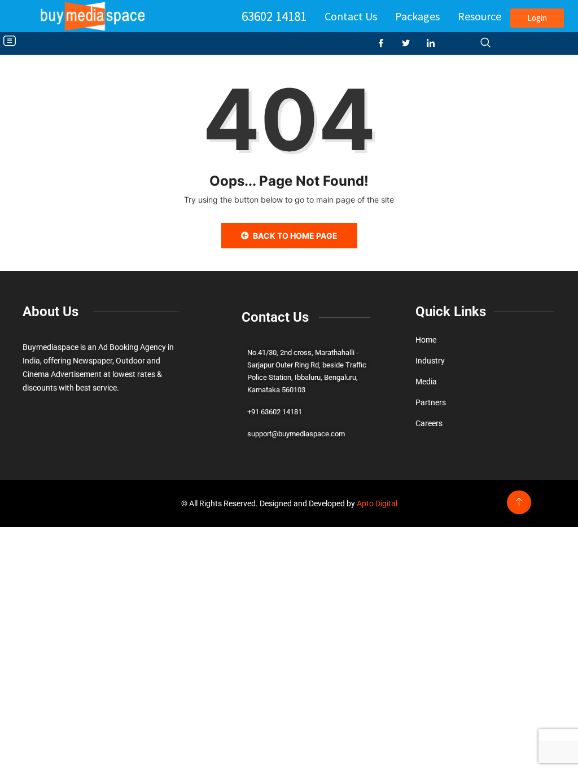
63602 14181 (274, 16)
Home (425, 339)
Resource (479, 16)
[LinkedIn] (435, 43)
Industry (430, 360)
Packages (417, 16)
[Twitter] (410, 43)
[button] (9, 41)
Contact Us (351, 16)
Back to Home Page (295, 235)
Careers (429, 423)
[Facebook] (385, 43)
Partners (430, 402)
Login (537, 17)
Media (426, 381)
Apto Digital (377, 503)
